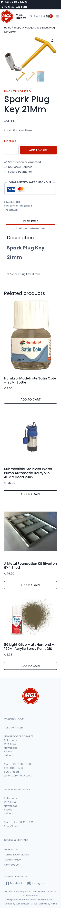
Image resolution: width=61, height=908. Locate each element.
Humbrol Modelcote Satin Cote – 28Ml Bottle (30, 380)
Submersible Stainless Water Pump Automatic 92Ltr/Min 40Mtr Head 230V (28, 473)
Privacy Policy (12, 859)
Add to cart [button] (31, 399)
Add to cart (38, 150)
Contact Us (11, 864)
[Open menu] (57, 16)
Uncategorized (17, 91)
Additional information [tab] (31, 228)
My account (11, 849)
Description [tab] (30, 220)
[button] (52, 41)
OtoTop (13, 209)
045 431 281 (16, 727)
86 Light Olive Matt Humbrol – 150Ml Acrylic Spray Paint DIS (29, 646)
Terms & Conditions (16, 854)
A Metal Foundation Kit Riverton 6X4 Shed (30, 565)
